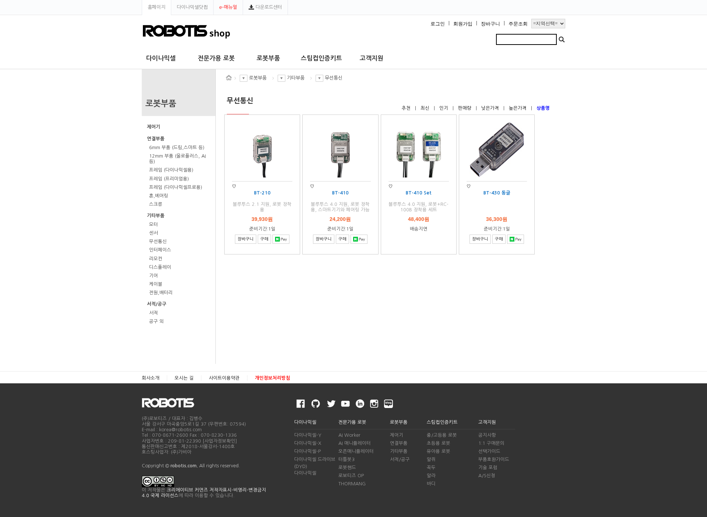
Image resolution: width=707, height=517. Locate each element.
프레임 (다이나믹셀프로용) (175, 187)
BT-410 (340, 192)
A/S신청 (486, 475)
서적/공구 (156, 304)
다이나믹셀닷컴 (192, 7)
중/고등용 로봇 (442, 435)
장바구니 (490, 24)
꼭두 (431, 467)
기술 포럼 (487, 467)
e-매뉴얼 (228, 7)
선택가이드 (489, 451)
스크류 (155, 204)
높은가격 (518, 108)
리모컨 (155, 258)
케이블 (155, 284)
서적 (153, 312)
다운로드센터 (268, 7)
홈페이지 (156, 7)
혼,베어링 (158, 195)
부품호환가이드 (493, 459)
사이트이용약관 (224, 378)
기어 (153, 275)
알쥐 (431, 459)
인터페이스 (160, 249)
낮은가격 (490, 108)
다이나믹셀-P (307, 451)
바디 (431, 483)
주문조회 (518, 24)
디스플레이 (160, 267)
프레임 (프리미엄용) (169, 178)
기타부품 (156, 215)
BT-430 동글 (496, 192)
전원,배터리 (161, 292)
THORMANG (352, 483)
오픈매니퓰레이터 (356, 451)
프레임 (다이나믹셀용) (171, 170)
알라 (431, 475)
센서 (153, 233)
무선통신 (158, 241)
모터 (153, 224)
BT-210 (262, 192)
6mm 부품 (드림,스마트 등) (176, 147)
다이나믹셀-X (307, 443)
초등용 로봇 (438, 443)
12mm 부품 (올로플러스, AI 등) (177, 159)
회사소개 (150, 378)
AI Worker (349, 435)
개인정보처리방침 (272, 378)
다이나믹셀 (161, 58)
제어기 (153, 126)
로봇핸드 (347, 467)
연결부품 (156, 138)
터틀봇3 (346, 459)
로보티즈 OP (351, 475)
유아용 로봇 (438, 451)
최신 (426, 108)
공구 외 (156, 321)
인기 (444, 108)
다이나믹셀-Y (307, 435)
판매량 (465, 108)
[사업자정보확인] (220, 441)
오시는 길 (184, 378)
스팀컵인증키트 (321, 58)
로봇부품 (268, 58)
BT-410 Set (419, 192)
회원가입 (462, 24)
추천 (407, 108)
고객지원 (371, 58)
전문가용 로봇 (216, 58)
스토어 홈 (228, 77)
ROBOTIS (171, 402)
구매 (264, 239)
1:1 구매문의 (491, 443)
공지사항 (487, 435)
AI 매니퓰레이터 (354, 443)
